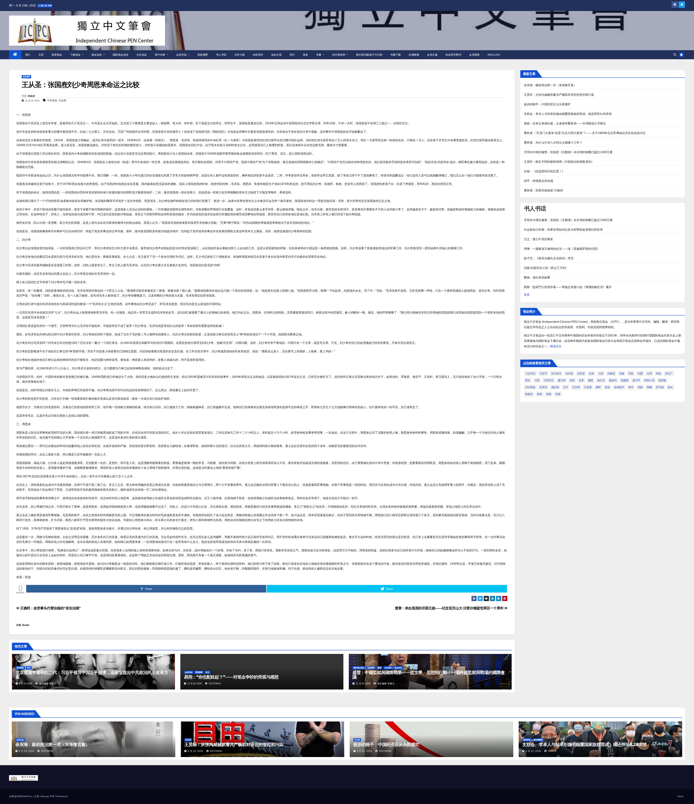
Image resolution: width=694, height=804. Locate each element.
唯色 (658, 373)
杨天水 (601, 380)
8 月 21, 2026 (533, 751)
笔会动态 (97, 54)
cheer (31, 96)
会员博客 (474, 54)
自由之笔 (276, 54)
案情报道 (527, 740)
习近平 (543, 373)
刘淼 (621, 373)
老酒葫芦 (619, 387)
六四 (600, 373)
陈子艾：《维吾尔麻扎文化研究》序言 (549, 258)
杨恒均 (613, 380)
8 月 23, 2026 (195, 751)
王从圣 (62, 100)
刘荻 (630, 373)
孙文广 (669, 373)
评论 (29, 668)
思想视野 (203, 54)
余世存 (581, 373)
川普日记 (549, 380)
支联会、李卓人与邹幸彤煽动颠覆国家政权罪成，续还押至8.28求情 (568, 113)
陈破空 (529, 394)
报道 (379, 668)
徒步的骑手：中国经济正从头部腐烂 (547, 104)
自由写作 (258, 54)
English (494, 54)
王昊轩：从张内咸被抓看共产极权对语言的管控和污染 (559, 94)
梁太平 (636, 380)
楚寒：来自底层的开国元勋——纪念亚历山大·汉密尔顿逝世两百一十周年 (449, 608)
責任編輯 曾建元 (47, 683)
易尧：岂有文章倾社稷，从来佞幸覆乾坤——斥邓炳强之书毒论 (565, 123)
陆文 (670, 387)
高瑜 (557, 394)
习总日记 (530, 373)
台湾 (649, 373)
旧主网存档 (339, 54)
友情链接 (414, 54)
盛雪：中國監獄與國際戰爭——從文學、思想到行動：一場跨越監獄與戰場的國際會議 (428, 675)
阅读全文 (556, 346)
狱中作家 (160, 54)
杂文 (207, 672)
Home (680, 796)
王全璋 (576, 387)
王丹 (565, 387)
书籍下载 (395, 54)
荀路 (640, 387)
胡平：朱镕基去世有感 (538, 180)
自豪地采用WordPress (21, 796)
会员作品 (182, 54)
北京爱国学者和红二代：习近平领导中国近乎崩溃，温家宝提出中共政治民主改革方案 (92, 675)
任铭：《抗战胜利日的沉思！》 (544, 171)
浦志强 (555, 387)
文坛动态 (141, 54)
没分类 (188, 740)
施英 (590, 380)
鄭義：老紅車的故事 (537, 277)
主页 (41, 54)
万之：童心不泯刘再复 (538, 239)
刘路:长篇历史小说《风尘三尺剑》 (546, 267)
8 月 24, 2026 (26, 751)
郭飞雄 (660, 387)
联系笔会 (57, 54)
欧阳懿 (662, 380)
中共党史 (52, 100)
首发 (305, 54)
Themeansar (61, 796)
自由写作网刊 (453, 54)
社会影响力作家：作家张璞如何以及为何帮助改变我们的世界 (563, 229)
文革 (581, 380)
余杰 (591, 373)
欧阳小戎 (649, 380)
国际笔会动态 (120, 54)
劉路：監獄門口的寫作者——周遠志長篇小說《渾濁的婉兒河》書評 (568, 287)
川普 (536, 380)
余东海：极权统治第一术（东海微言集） (550, 85)
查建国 (624, 380)
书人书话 (221, 54)
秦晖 (598, 387)
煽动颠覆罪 (538, 740)
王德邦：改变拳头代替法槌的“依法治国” (50, 608)
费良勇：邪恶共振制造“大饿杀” (544, 190)
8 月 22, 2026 (364, 751)
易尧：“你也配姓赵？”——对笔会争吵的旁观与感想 (231, 677)
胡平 (630, 387)
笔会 (607, 387)
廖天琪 (562, 380)
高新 (548, 394)
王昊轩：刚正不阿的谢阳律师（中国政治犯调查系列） (559, 161)
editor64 (214, 683)
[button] (674, 54)
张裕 (572, 380)
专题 (319, 54)
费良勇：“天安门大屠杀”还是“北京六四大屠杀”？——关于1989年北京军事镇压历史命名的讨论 (585, 133)
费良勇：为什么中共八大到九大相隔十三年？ (553, 142)
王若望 (588, 387)
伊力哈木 (556, 373)
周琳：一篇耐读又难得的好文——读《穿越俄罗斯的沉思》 (562, 248)
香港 (539, 394)
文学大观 (239, 54)
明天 (292, 54)
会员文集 (432, 54)
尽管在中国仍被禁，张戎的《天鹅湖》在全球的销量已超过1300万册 (568, 152)
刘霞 (640, 373)
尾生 (527, 380)
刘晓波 (611, 373)
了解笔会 (76, 54)
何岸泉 (569, 373)
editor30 (46, 751)
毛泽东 (543, 387)
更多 (527, 294)
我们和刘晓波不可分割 (369, 54)
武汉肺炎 (530, 387)
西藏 (649, 387)
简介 (28, 54)
